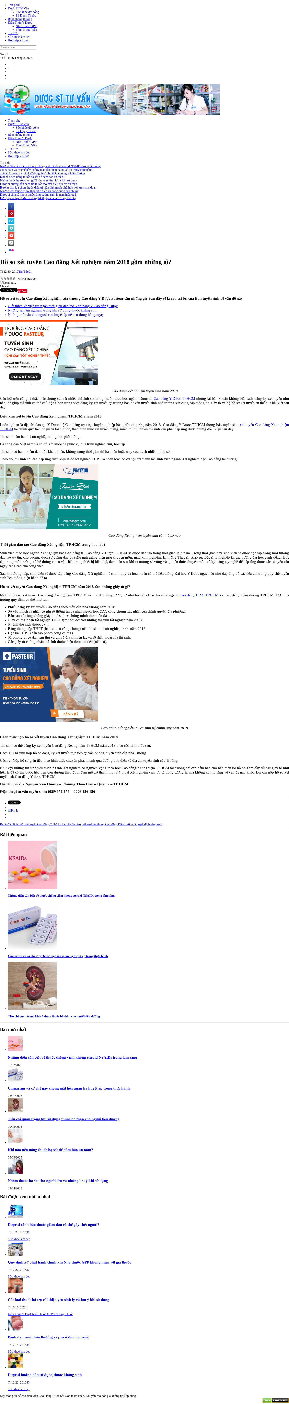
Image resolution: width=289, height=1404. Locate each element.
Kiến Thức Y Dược (20, 22)
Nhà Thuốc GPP (26, 26)
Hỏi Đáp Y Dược (18, 40)
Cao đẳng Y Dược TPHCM (174, 398)
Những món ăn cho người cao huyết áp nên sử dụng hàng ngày (56, 314)
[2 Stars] (4, 278)
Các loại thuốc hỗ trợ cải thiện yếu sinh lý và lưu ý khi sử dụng (58, 1300)
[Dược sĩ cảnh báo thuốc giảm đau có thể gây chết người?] (15, 1217)
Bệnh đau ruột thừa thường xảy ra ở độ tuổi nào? (48, 1337)
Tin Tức (13, 33)
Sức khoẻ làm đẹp (19, 36)
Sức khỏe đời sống (27, 12)
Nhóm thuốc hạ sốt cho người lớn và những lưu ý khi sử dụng (38, 180)
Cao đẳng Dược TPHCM (199, 595)
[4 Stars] (11, 278)
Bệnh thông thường (20, 19)
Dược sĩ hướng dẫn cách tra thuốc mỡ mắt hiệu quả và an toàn (38, 184)
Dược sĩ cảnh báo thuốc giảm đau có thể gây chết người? (53, 1225)
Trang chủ (14, 5)
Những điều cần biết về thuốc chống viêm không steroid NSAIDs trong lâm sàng (50, 166)
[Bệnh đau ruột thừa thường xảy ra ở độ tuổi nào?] (15, 1329)
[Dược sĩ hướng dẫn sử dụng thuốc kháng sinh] (15, 1367)
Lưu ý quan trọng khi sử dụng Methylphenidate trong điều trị (38, 198)
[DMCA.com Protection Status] (275, 1402)
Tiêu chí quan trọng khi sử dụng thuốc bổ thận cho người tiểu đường (42, 173)
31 (27, 1232)
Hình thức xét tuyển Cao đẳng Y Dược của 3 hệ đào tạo (40, 824)
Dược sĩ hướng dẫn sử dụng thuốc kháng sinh (45, 1375)
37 (27, 1269)
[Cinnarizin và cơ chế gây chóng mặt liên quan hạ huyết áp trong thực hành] (32, 948)
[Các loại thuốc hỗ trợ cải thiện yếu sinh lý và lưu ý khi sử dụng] (15, 1292)
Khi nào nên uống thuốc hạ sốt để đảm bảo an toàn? (32, 177)
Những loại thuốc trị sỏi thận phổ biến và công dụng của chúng (39, 191)
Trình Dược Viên (26, 29)
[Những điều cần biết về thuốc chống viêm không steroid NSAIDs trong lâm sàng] (32, 888)
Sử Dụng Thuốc (26, 15)
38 (27, 1344)
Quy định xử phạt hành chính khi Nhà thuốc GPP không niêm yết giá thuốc (69, 1262)
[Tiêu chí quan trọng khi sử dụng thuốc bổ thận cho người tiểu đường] (32, 1008)
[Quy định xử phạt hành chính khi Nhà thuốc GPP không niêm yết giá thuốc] (15, 1254)
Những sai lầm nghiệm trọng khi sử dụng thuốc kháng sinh (53, 310)
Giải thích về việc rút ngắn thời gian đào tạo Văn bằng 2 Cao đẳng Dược (63, 306)
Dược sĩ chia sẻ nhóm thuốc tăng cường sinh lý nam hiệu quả (38, 194)
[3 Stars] (7, 278)
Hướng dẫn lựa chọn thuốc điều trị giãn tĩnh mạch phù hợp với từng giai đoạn (48, 187)
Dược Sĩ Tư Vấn (18, 8)
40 (27, 1382)
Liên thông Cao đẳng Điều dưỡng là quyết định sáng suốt (122, 824)
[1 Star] (1, 278)
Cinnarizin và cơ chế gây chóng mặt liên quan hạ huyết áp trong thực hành (46, 169)
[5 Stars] (14, 278)
